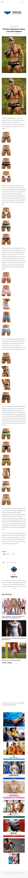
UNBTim (14, 577)
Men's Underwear (14, 26)
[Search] (20, 1)
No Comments (18, 33)
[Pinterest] (12, 563)
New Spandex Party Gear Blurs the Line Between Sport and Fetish (13, 639)
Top (14, 875)
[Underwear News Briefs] (14, 12)
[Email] (15, 563)
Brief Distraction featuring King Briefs (11, 660)
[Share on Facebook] (7, 563)
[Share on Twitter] (10, 563)
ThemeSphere (22, 873)
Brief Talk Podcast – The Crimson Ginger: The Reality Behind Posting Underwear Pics (13, 617)
